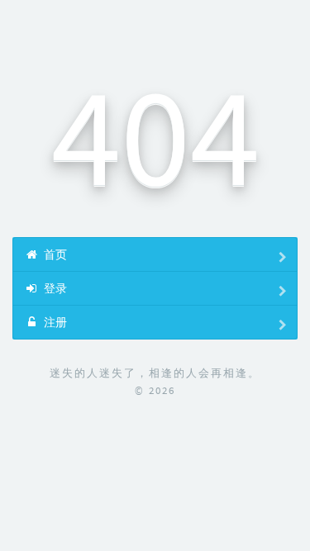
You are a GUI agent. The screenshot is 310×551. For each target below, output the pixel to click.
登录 (54, 288)
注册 (54, 322)
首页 (54, 254)
